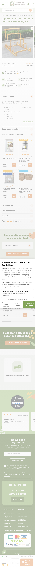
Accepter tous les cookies (29, 304)
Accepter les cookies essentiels (5, 304)
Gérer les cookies (17, 304)
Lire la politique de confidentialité (10, 287)
